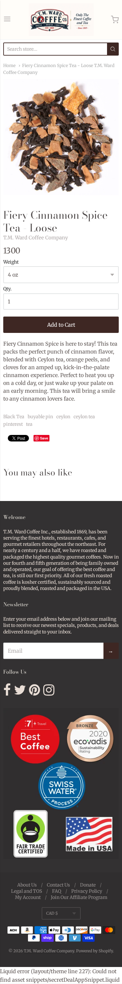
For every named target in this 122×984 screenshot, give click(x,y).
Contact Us (58, 885)
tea (29, 424)
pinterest (13, 424)
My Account (28, 897)
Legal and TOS (26, 891)
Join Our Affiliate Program (79, 897)
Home (9, 65)
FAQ (56, 891)
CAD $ (52, 913)
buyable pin (40, 417)
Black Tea (13, 417)
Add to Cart (61, 324)
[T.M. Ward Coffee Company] (61, 19)
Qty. (7, 289)
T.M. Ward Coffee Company (35, 237)
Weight (11, 262)
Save (44, 438)
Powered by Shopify (94, 950)
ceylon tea (84, 417)
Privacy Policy (86, 891)
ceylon (63, 417)
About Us (27, 885)
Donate (88, 885)
